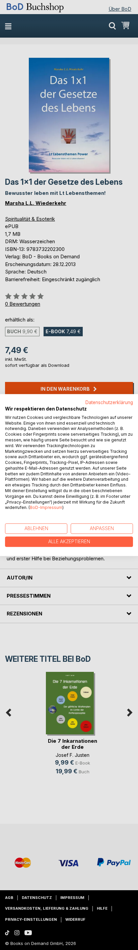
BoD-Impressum (46, 507)
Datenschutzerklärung (109, 402)
